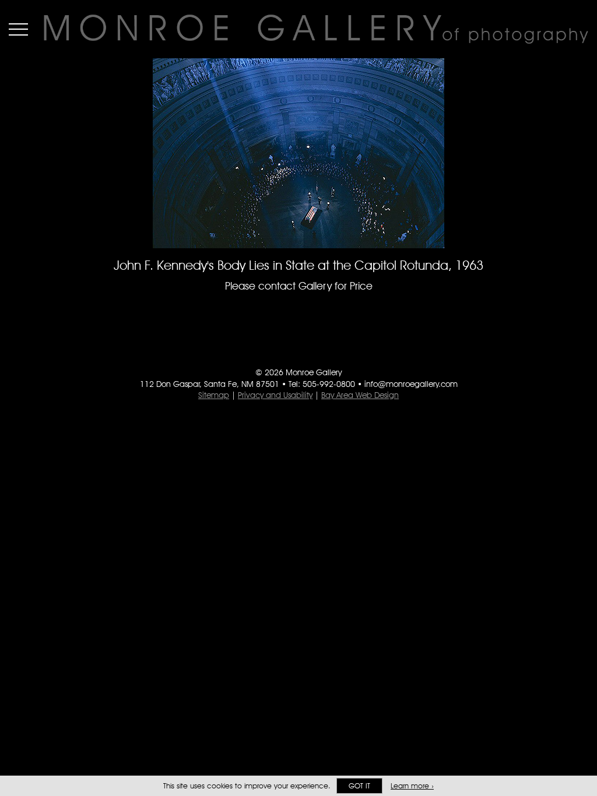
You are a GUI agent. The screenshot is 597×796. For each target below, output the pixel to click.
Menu (18, 29)
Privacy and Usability (275, 395)
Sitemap (213, 395)
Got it (359, 785)
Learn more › (412, 785)
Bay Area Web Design (360, 395)
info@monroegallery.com (411, 384)
